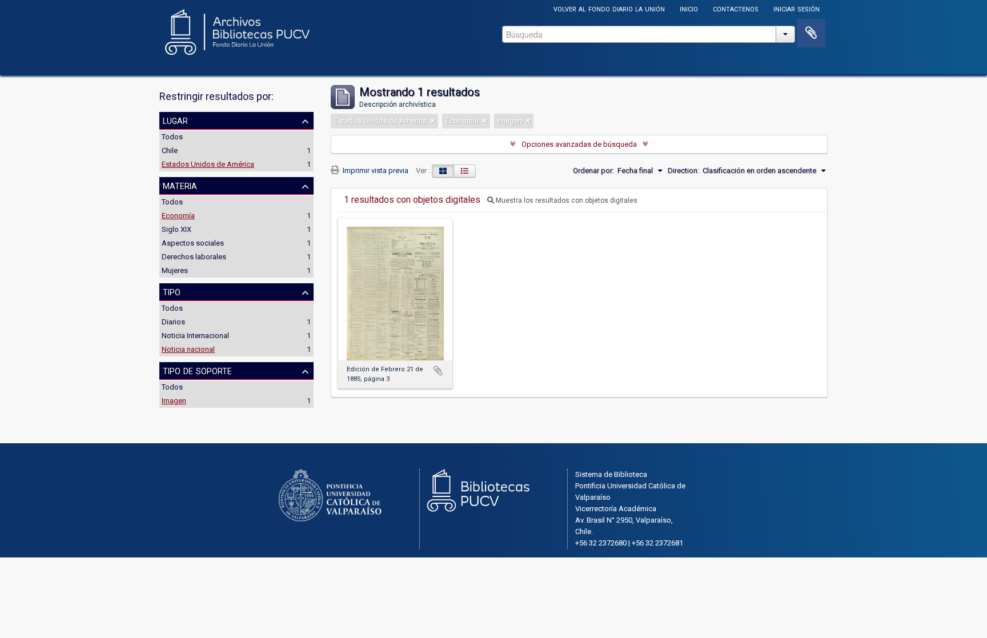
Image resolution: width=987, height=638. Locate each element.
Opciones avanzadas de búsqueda (579, 144)
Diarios (173, 322)
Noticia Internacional (195, 335)
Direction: (683, 170)
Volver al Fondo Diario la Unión (609, 8)
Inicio (689, 8)
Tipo (171, 291)
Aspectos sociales (193, 243)
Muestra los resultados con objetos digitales (565, 200)
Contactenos (736, 8)
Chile (170, 150)
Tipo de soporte (197, 370)
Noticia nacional (188, 349)
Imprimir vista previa (374, 170)
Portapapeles (811, 33)
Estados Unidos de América (208, 164)
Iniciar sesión (796, 8)
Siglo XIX (176, 229)
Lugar (175, 120)
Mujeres (175, 270)
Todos (172, 137)
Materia (180, 185)
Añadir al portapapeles (438, 370)
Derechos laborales (194, 256)
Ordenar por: (593, 170)
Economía (178, 215)
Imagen (174, 400)
